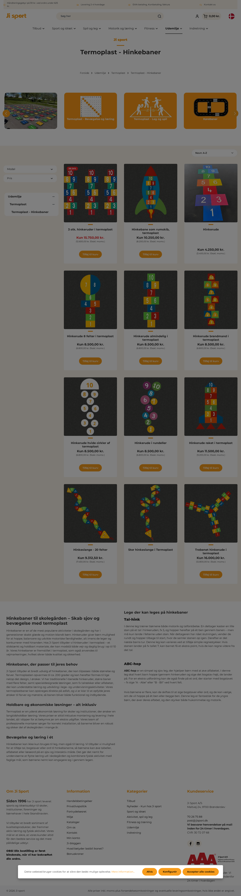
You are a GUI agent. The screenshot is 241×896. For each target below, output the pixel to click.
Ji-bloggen (74, 843)
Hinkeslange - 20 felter (90, 549)
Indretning (134, 832)
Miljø (70, 816)
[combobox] (106, 16)
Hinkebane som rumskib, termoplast (150, 231)
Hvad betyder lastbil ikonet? (85, 848)
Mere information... (123, 871)
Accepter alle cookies (200, 871)
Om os (71, 827)
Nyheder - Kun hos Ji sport (144, 806)
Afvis (150, 871)
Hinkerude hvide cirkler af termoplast (90, 444)
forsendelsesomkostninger (137, 890)
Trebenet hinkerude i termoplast (211, 551)
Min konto (73, 838)
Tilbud (131, 801)
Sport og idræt (136, 811)
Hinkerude (211, 229)
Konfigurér (170, 871)
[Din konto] (197, 16)
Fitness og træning (139, 822)
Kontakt (72, 832)
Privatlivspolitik (77, 806)
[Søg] (159, 16)
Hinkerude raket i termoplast (211, 443)
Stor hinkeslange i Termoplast (150, 549)
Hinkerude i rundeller (151, 443)
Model (11, 169)
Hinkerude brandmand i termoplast (211, 338)
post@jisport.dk (197, 820)
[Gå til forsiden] (16, 16)
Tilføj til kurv (90, 254)
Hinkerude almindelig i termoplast (151, 338)
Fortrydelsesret (76, 811)
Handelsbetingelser (79, 801)
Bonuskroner (75, 853)
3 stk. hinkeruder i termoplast (90, 229)
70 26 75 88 (194, 816)
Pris (9, 178)
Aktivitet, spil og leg (139, 816)
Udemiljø (133, 827)
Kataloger (73, 822)
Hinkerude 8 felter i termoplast (90, 336)
